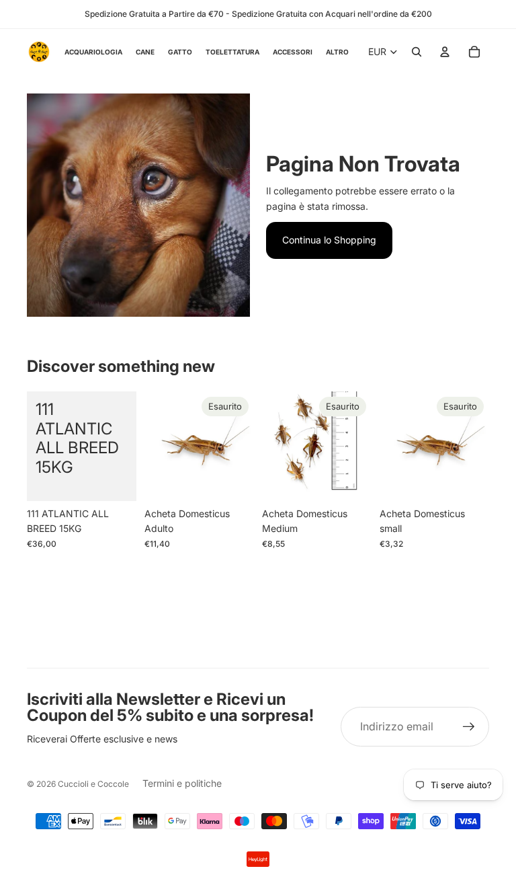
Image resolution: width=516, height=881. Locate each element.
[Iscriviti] (469, 727)
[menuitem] (337, 51)
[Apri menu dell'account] (445, 52)
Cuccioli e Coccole (93, 784)
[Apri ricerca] (416, 52)
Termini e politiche (182, 783)
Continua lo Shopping (329, 239)
